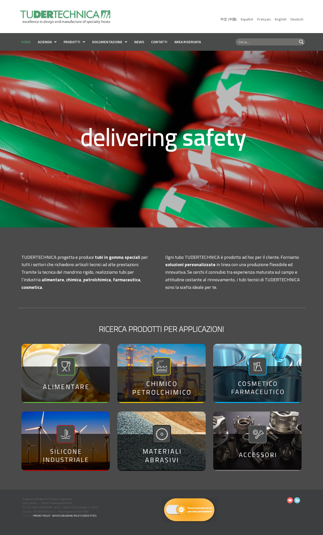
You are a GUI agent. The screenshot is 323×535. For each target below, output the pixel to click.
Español (247, 19)
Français (264, 19)
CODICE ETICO (89, 516)
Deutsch (296, 19)
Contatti (159, 41)
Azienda (45, 41)
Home (26, 41)
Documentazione (107, 41)
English (280, 19)
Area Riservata (187, 41)
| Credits (27, 516)
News (139, 41)
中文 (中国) (229, 19)
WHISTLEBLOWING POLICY (66, 516)
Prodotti (72, 41)
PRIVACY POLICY (41, 516)
